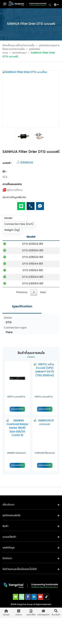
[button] (55, 5)
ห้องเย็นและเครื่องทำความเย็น (18, 45)
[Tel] (31, 205)
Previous (21, 292)
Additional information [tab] (22, 306)
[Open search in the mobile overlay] (50, 5)
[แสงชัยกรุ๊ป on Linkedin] (34, 597)
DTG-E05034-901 (32, 250)
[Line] (21, 205)
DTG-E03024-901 (32, 244)
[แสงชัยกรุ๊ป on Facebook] (28, 597)
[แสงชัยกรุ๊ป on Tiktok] (46, 597)
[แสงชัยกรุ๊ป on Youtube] (40, 597)
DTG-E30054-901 (32, 284)
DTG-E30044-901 (32, 277)
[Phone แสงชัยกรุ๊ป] (21, 597)
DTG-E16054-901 (32, 270)
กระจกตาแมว (19, 53)
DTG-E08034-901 (32, 257)
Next (43, 292)
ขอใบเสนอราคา (17, 409)
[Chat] (40, 205)
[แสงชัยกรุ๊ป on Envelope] (15, 597)
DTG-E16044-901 (32, 264)
